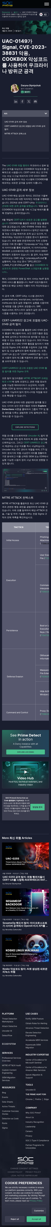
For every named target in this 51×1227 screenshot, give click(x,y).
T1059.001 (46, 591)
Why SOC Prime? (33, 1113)
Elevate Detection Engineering (33, 1034)
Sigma (5, 1128)
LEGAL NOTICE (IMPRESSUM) (24, 1175)
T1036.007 (46, 676)
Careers (29, 1131)
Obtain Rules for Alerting (36, 1023)
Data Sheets (7, 1102)
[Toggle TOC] (46, 113)
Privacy (29, 1136)
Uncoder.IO (31, 1090)
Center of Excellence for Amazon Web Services (36, 1068)
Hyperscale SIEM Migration (33, 1046)
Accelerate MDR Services (37, 1040)
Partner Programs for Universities (35, 1146)
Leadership (30, 1126)
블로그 (16, 12)
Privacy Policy (36, 1201)
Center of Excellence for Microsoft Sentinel (36, 1061)
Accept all (36, 1219)
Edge (46, 1099)
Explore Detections (25, 427)
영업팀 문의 (37, 807)
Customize (39, 1210)
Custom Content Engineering (9, 1071)
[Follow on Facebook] (22, 101)
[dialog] (25, 1201)
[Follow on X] (29, 101)
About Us (30, 1117)
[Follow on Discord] (35, 101)
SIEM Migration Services (8, 1078)
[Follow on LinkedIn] (16, 101)
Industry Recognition (35, 1122)
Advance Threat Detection (37, 1028)
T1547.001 (45, 635)
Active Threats (8, 1106)
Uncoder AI (7, 1031)
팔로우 (27, 92)
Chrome (29, 1099)
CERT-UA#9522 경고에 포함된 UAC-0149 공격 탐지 (24, 127)
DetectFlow (7, 1035)
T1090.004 (46, 714)
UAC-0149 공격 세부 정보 (15, 122)
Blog (4, 1092)
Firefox (38, 1099)
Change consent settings (24, 1168)
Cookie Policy (15, 1172)
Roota (4, 1123)
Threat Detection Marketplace (9, 1020)
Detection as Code (10, 1118)
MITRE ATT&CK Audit (11, 1065)
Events (5, 1097)
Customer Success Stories (10, 1112)
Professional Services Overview (11, 1059)
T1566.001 (45, 543)
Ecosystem (9, 1044)
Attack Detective (9, 1026)
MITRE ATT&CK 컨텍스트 (15, 133)
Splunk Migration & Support (34, 1076)
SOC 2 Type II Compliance (37, 1140)
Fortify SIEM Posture (35, 1019)
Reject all (15, 1219)
